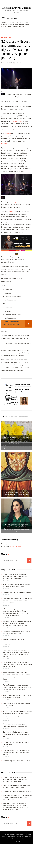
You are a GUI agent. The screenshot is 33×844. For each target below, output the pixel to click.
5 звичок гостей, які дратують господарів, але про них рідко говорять (14, 642)
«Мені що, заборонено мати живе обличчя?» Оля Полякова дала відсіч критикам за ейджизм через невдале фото (17, 676)
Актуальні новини (6, 37)
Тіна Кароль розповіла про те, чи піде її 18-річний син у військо (17, 696)
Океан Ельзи (17, 121)
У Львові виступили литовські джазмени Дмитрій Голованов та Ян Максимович (16, 447)
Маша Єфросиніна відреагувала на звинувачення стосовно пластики (16, 525)
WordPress (16, 841)
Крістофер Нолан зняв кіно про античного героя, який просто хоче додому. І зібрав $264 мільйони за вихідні (16, 653)
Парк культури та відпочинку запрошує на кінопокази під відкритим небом (17, 530)
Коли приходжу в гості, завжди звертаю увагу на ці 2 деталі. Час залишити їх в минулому (15, 576)
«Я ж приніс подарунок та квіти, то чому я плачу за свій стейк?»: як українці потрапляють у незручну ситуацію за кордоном (16, 612)
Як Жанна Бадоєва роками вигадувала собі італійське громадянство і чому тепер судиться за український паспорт (17, 715)
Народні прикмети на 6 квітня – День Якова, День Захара (16, 438)
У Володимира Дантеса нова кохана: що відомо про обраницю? (16, 633)
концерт (8, 133)
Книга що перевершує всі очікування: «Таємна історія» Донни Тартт (16, 586)
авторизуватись (15, 546)
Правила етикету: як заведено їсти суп (17, 593)
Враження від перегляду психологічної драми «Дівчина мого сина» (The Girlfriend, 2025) (17, 601)
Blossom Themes (17, 839)
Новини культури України (16, 7)
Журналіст (4, 63)
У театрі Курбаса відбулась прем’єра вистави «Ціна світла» (16, 442)
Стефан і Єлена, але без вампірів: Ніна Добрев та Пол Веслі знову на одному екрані (17, 752)
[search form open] (16, 4)
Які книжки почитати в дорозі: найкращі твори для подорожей (15, 725)
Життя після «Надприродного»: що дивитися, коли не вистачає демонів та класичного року (17, 664)
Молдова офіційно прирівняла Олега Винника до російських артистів (16, 762)
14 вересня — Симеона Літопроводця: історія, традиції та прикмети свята (16, 493)
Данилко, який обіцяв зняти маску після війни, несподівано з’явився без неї (16, 734)
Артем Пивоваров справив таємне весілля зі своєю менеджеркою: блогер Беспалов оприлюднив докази (17, 687)
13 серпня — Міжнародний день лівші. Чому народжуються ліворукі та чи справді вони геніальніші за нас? (17, 623)
